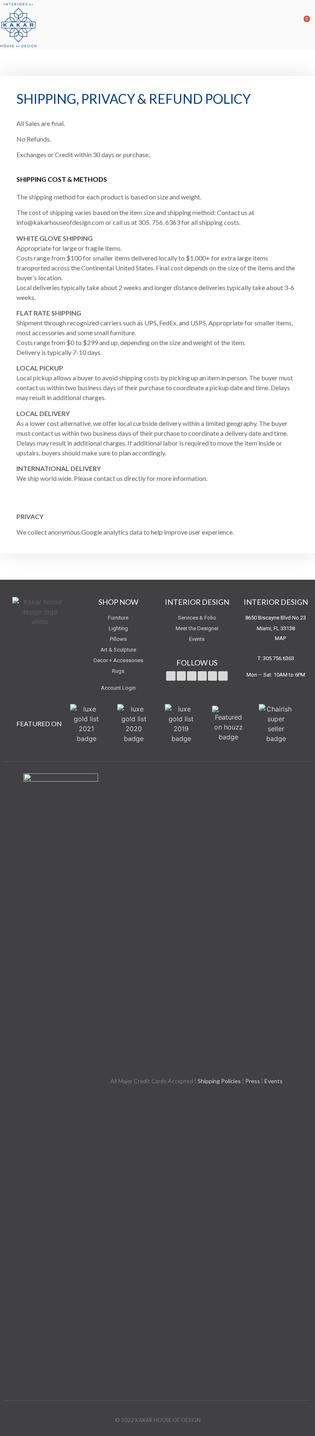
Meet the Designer (197, 628)
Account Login (118, 688)
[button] (284, 24)
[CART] (300, 24)
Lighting (118, 628)
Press (252, 1080)
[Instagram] (212, 675)
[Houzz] (222, 675)
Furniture (118, 618)
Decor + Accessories (118, 660)
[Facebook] (181, 675)
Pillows (118, 639)
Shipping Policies (219, 1080)
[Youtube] (191, 675)
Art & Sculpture (118, 650)
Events (197, 639)
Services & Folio (197, 618)
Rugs (118, 671)
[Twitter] (170, 675)
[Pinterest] (202, 675)
